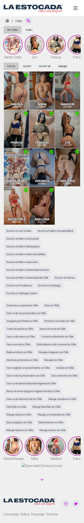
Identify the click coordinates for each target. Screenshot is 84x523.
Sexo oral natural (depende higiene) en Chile (31, 383)
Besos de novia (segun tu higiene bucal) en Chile (33, 391)
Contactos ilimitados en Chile (57, 336)
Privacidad (37, 514)
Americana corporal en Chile (22, 305)
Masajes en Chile (53, 360)
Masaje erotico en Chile (53, 430)
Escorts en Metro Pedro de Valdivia (25, 254)
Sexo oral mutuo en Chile (20, 336)
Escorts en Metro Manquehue (22, 246)
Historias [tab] (12, 29)
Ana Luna (41, 219)
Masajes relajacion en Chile (53, 352)
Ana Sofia (67, 180)
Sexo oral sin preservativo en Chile (25, 375)
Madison (67, 104)
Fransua (42, 142)
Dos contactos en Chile (64, 375)
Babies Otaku (16, 180)
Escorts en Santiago (49, 285)
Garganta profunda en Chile (22, 321)
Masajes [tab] (62, 66)
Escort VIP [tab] (45, 66)
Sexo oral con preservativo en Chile (26, 313)
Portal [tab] (11, 66)
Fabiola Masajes (16, 104)
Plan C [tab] (29, 29)
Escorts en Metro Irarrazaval (22, 238)
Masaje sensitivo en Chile (62, 399)
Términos (52, 514)
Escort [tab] (27, 66)
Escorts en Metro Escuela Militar (55, 231)
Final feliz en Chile (16, 407)
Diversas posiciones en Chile (22, 360)
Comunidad (11, 514)
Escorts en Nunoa (65, 277)
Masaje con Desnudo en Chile (54, 414)
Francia (17, 142)
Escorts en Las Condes (18, 231)
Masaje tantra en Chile (18, 414)
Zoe (67, 142)
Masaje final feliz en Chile (47, 407)
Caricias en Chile (65, 368)
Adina (42, 104)
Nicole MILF (16, 219)
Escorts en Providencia (19, 285)
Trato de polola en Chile (19, 329)
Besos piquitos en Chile (19, 422)
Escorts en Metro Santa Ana (22, 262)
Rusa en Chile (52, 305)
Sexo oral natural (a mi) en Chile (24, 399)
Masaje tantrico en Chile (19, 430)
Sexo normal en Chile (18, 344)
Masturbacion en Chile (51, 422)
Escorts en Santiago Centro (21, 293)
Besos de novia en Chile (53, 329)
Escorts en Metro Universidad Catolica (27, 270)
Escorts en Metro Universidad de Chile (27, 277)
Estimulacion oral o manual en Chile (56, 344)
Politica (25, 514)
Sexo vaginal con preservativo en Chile (28, 368)
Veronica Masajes (42, 180)
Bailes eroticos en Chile (19, 352)
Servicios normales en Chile (59, 321)
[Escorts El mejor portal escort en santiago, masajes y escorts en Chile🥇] (7, 21)
